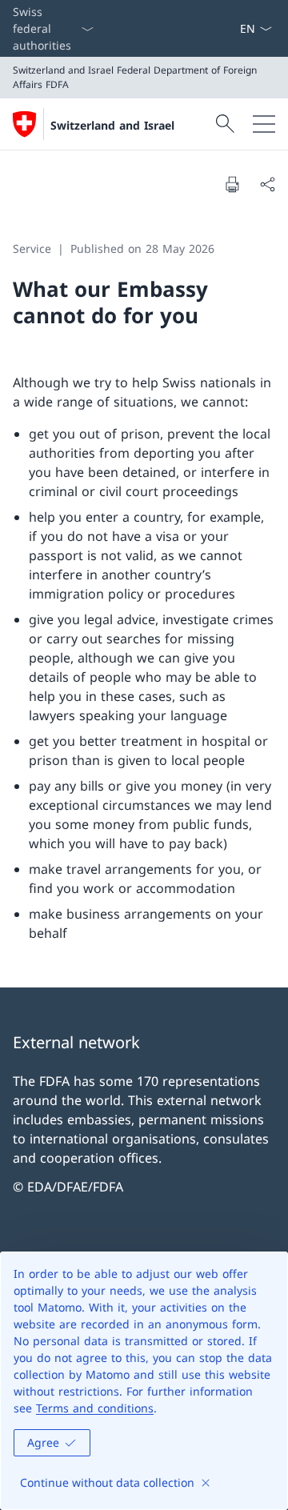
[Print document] (232, 184)
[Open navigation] (264, 124)
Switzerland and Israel (112, 125)
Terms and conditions (95, 1408)
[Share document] (267, 184)
